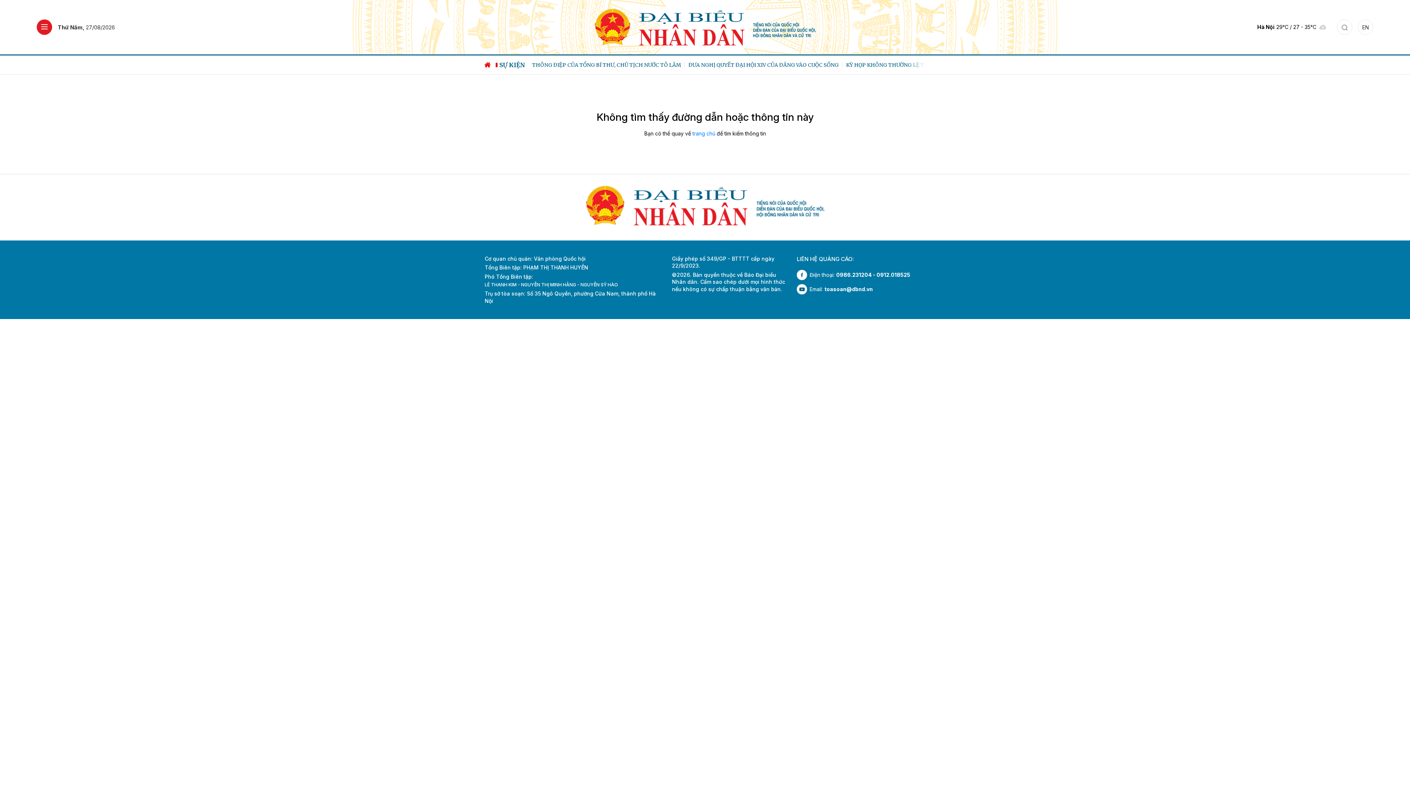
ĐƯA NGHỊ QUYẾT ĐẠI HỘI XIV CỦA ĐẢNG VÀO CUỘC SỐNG (760, 65)
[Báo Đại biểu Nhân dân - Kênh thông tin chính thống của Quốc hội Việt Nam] (705, 26)
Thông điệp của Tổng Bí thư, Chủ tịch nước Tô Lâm (603, 65)
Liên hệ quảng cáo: (825, 259)
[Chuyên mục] (44, 27)
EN (1365, 27)
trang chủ (704, 133)
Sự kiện (512, 65)
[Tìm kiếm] (1344, 27)
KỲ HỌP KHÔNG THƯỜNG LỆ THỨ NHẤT (894, 65)
